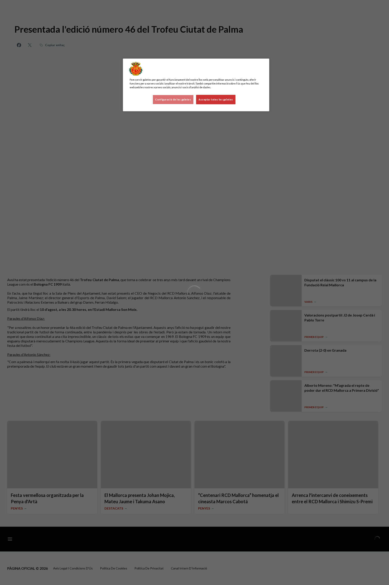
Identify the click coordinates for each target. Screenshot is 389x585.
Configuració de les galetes (173, 99)
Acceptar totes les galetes (216, 99)
